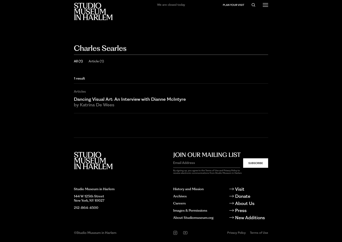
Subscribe (255, 163)
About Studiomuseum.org (193, 218)
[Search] (253, 5)
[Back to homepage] (93, 11)
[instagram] (175, 233)
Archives (180, 196)
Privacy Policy (236, 233)
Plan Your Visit (233, 5)
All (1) (78, 61)
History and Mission (188, 189)
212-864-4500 (86, 208)
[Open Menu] (265, 5)
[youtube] (185, 233)
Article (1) (96, 61)
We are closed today (171, 5)
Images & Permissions (190, 210)
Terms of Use (259, 233)
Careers (179, 203)
